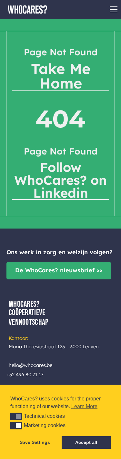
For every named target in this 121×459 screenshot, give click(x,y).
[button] (16, 416)
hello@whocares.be (30, 365)
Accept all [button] (86, 442)
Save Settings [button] (35, 442)
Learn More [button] (84, 406)
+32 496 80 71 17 (25, 374)
